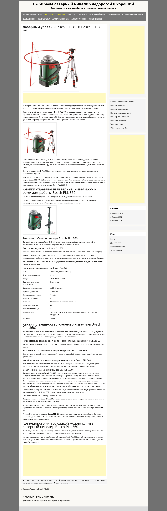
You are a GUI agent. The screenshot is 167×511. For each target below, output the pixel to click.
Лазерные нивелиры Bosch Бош (44, 480)
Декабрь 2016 (117, 221)
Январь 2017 (117, 217)
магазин (55, 440)
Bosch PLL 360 (78, 480)
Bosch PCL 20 (73, 14)
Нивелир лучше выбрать (120, 117)
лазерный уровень (45, 483)
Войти (112, 239)
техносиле (35, 442)
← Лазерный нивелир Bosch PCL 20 (35, 489)
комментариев (118, 247)
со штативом (54, 401)
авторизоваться (64, 500)
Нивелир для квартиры (119, 109)
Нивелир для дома (117, 105)
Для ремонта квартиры (78, 19)
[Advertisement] (64, 98)
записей (115, 243)
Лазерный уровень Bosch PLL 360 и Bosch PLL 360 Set (63, 28)
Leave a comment (62, 483)
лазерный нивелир (30, 483)
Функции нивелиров (95, 19)
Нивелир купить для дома (120, 113)
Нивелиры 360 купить (118, 120)
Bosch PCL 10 (83, 14)
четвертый (83, 440)
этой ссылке (84, 437)
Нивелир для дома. (44, 19)
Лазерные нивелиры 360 (115, 14)
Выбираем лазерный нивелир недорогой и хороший (83, 4)
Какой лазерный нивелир (97, 14)
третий (75, 440)
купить (102, 480)
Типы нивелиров (116, 124)
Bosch (40, 14)
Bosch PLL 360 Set (92, 480)
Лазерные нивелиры (29, 14)
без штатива (42, 401)
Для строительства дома (60, 19)
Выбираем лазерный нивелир (122, 102)
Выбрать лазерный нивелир (134, 14)
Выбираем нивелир (29, 19)
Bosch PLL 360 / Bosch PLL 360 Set (55, 14)
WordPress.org (116, 250)
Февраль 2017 (117, 213)
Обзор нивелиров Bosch (119, 128)
